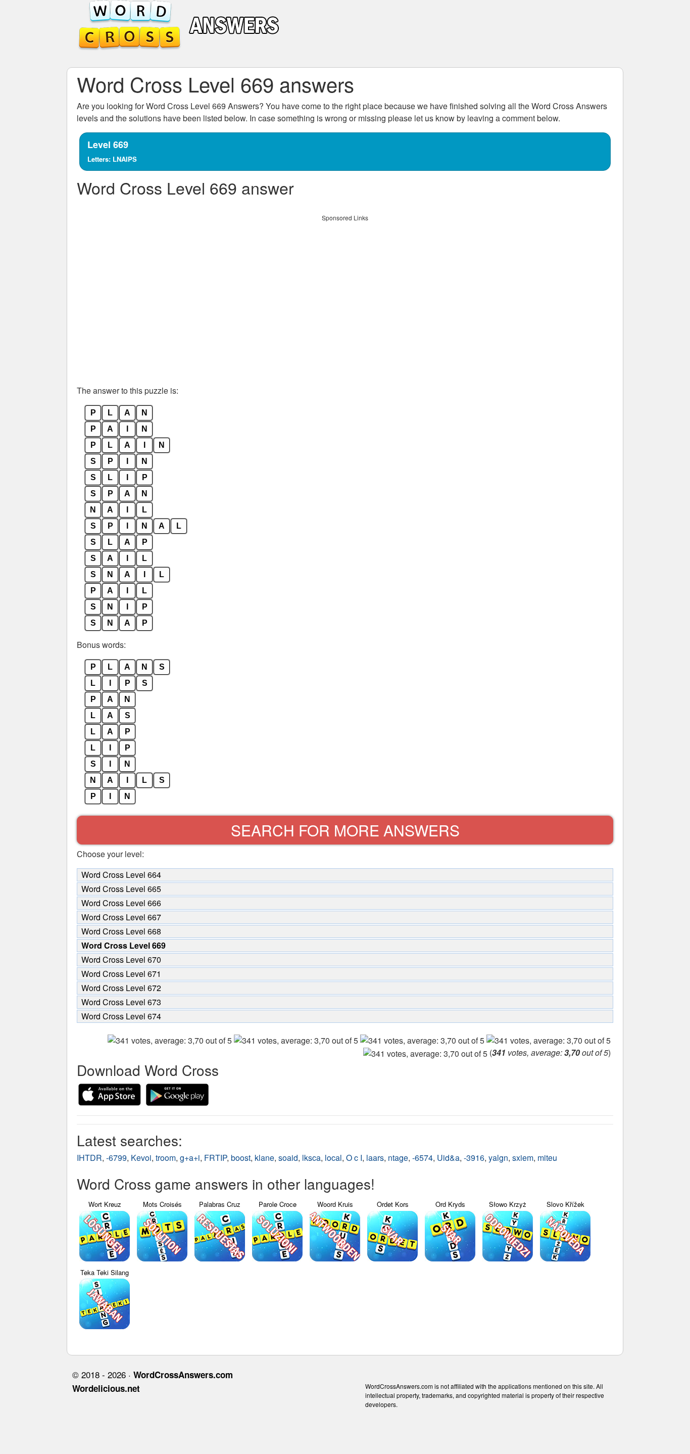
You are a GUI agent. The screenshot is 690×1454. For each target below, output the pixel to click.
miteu (547, 1157)
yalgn (498, 1157)
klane (264, 1157)
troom (166, 1157)
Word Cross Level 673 (121, 1002)
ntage (398, 1157)
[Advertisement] (345, 297)
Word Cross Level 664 (121, 874)
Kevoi (141, 1157)
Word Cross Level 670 (121, 959)
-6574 (422, 1157)
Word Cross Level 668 (121, 931)
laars (375, 1157)
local (333, 1157)
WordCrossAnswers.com (183, 1375)
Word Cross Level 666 (121, 903)
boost (241, 1157)
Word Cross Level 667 (121, 917)
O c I (354, 1157)
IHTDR (89, 1157)
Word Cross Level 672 (121, 988)
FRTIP (215, 1157)
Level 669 (112, 151)
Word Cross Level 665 (121, 889)
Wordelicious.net (106, 1388)
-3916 (474, 1157)
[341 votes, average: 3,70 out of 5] (170, 1041)
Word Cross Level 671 (121, 973)
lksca (311, 1157)
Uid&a (448, 1157)
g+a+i (190, 1157)
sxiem (522, 1157)
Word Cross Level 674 (121, 1016)
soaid (288, 1157)
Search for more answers (345, 830)
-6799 (116, 1157)
